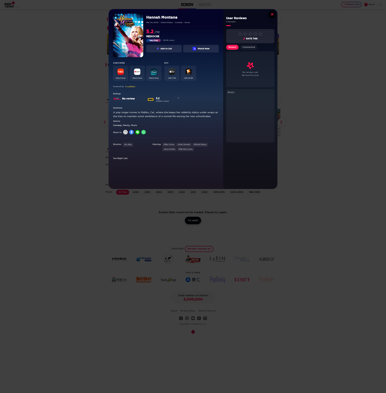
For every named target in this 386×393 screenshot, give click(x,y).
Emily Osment (184, 144)
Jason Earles (169, 149)
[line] (137, 132)
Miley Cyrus (169, 144)
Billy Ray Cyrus (185, 149)
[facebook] (131, 132)
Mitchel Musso (200, 144)
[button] (120, 73)
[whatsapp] (143, 132)
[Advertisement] (250, 117)
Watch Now (203, 49)
